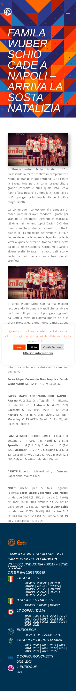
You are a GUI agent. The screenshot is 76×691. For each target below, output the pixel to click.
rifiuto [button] (33, 347)
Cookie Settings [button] (52, 347)
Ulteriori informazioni (38, 353)
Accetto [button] (19, 347)
